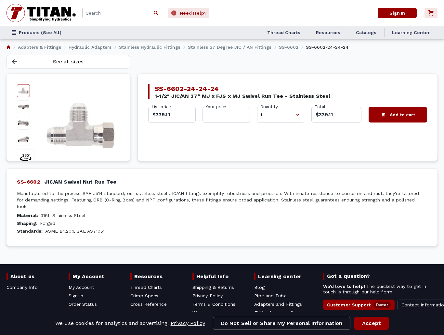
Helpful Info (212, 276)
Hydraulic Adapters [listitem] (90, 47)
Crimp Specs (144, 295)
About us (22, 276)
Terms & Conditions (214, 304)
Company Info (22, 287)
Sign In (397, 13)
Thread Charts (283, 32)
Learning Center (411, 32)
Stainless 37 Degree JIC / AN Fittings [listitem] (229, 47)
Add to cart (402, 114)
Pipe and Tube (270, 295)
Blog (259, 287)
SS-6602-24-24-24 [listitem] (327, 47)
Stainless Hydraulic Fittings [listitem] (149, 47)
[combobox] (121, 13)
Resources (328, 32)
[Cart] (430, 13)
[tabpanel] (80, 125)
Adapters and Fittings (278, 304)
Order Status (83, 304)
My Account (88, 276)
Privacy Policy (188, 323)
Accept (371, 323)
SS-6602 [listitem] (288, 47)
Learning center (279, 276)
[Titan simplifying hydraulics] (41, 13)
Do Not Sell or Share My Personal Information (281, 323)
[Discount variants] (297, 114)
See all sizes (68, 61)
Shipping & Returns (213, 287)
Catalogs (366, 32)
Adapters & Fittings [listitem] (39, 47)
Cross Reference (148, 304)
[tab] (23, 90)
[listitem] (8, 47)
